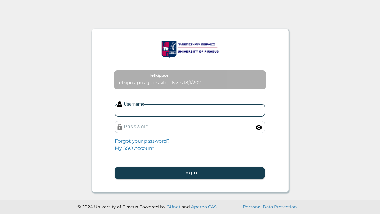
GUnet (173, 207)
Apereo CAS (204, 207)
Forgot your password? (142, 141)
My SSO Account (134, 148)
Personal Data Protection (270, 207)
